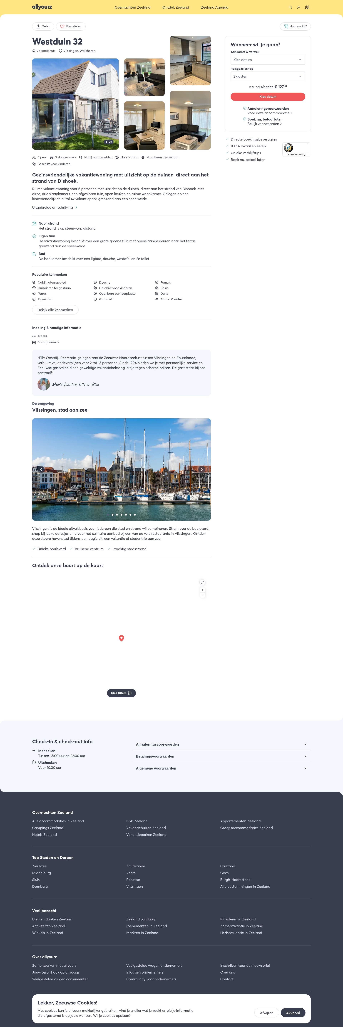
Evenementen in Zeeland (146, 926)
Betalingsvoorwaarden (155, 756)
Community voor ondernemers (151, 979)
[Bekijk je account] (298, 7)
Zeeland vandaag (140, 919)
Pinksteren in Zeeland (238, 919)
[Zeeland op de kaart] (307, 7)
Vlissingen (134, 886)
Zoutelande (135, 866)
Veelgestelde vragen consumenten (60, 979)
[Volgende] (201, 469)
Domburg (40, 886)
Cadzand (227, 866)
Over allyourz (44, 956)
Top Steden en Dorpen (53, 857)
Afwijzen (267, 1013)
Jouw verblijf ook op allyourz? (55, 972)
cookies (51, 1010)
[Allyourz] (42, 7)
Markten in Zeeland (142, 932)
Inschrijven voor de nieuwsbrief (245, 965)
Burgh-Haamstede (235, 879)
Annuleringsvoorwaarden (157, 744)
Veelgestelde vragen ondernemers (154, 965)
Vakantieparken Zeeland (146, 834)
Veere (131, 873)
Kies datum (268, 96)
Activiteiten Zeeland (48, 926)
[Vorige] (41, 469)
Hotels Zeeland (44, 834)
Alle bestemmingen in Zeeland (245, 886)
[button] (296, 149)
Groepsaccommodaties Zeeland (246, 827)
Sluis (36, 879)
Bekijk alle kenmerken (55, 310)
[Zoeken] (290, 7)
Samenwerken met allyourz (54, 965)
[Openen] (202, 582)
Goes (224, 873)
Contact (226, 979)
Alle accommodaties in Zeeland (58, 821)
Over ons (227, 972)
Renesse (133, 879)
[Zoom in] (202, 590)
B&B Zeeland (137, 821)
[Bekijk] (190, 60)
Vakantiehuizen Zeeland (146, 827)
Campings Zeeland (47, 827)
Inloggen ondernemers (144, 972)
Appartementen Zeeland (240, 821)
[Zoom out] (202, 595)
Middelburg (41, 873)
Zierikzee (39, 866)
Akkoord (293, 1013)
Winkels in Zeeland (47, 932)
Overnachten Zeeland (52, 812)
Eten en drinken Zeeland (52, 919)
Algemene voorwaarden (156, 768)
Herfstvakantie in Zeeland (241, 932)
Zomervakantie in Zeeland (241, 926)
